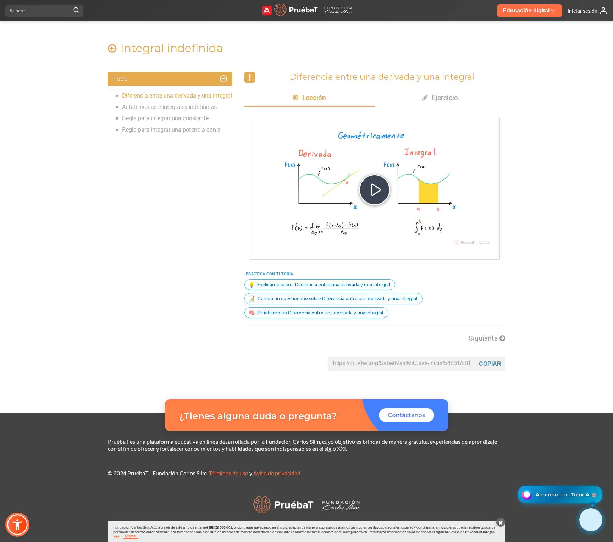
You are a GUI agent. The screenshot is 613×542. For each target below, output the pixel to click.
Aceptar (131, 535)
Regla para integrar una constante (165, 118)
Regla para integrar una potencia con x (171, 129)
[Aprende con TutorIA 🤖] (590, 519)
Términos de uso (228, 473)
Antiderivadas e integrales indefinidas (169, 107)
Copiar (490, 364)
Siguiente (484, 338)
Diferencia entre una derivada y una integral (177, 95)
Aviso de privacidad (276, 473)
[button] (17, 524)
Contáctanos (406, 415)
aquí (116, 536)
